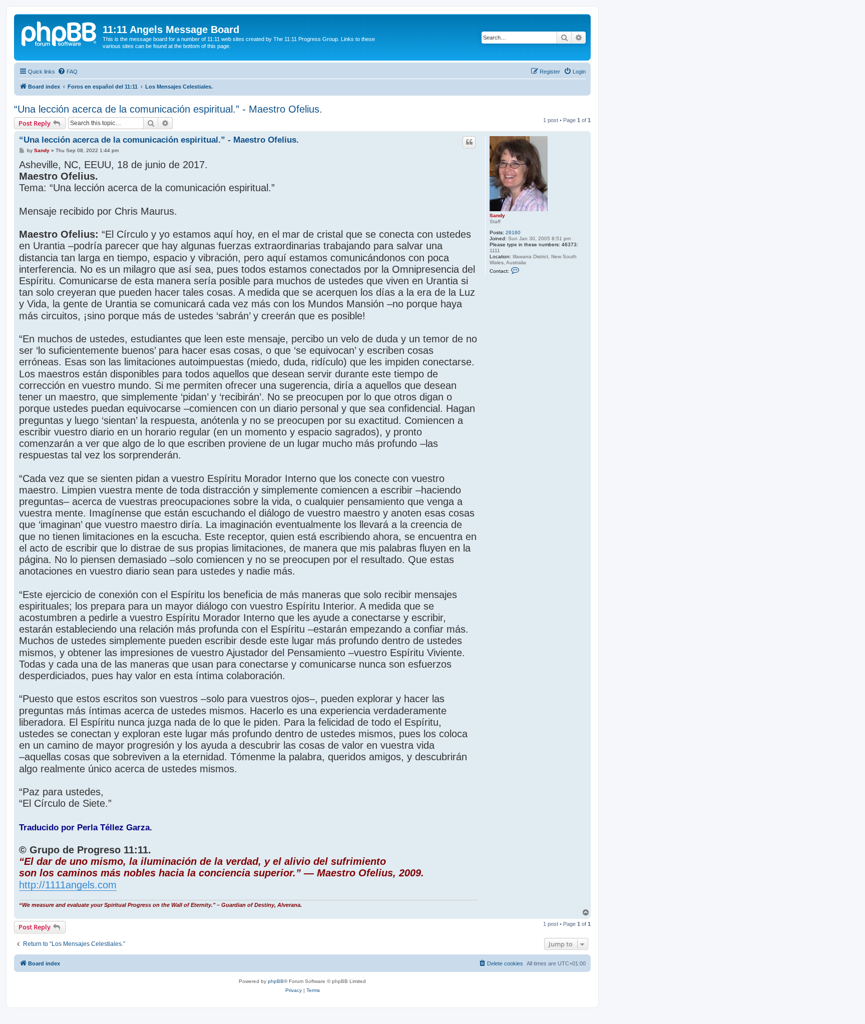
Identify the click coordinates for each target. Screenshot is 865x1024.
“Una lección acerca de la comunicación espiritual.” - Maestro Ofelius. (168, 109)
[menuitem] (68, 72)
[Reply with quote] (469, 142)
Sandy (497, 215)
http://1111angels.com (68, 884)
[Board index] (60, 33)
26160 (513, 232)
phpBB (276, 981)
